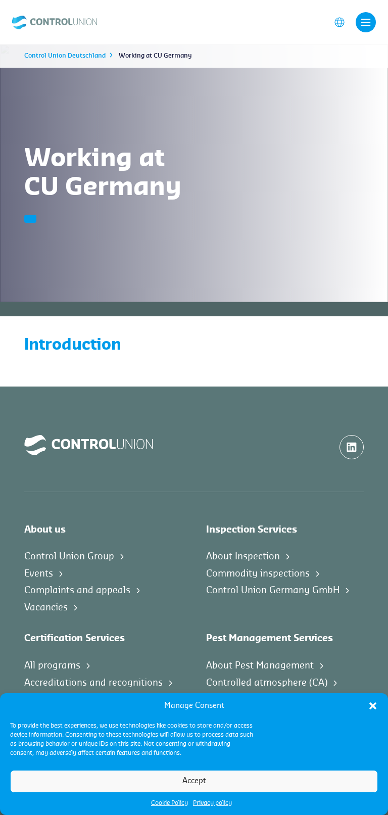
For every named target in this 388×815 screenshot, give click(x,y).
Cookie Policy (169, 803)
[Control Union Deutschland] (54, 22)
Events (38, 573)
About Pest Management (260, 665)
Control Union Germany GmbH (273, 590)
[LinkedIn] (352, 447)
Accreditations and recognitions (93, 682)
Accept (194, 781)
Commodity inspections (258, 573)
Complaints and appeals (77, 590)
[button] (373, 706)
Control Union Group (69, 556)
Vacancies (46, 607)
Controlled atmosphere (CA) (266, 682)
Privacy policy (212, 803)
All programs (52, 665)
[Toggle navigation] (366, 22)
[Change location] (339, 22)
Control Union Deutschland (65, 56)
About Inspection (243, 556)
